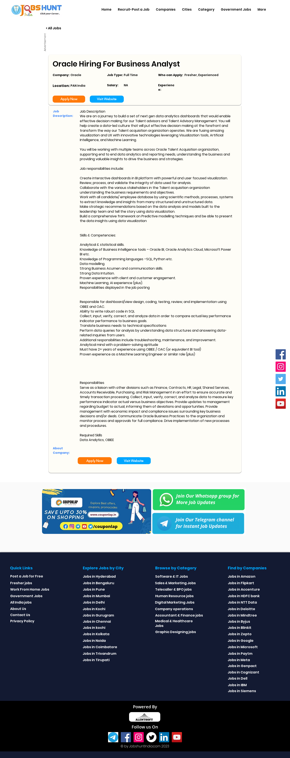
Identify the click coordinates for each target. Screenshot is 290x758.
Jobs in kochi (94, 627)
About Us (18, 608)
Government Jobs (26, 596)
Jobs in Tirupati (96, 660)
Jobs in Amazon (241, 576)
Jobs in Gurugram (98, 615)
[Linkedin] (281, 391)
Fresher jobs (21, 583)
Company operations (174, 609)
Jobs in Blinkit (239, 627)
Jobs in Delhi (94, 602)
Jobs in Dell (237, 678)
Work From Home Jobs (29, 589)
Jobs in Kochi (94, 609)
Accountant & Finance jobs (179, 615)
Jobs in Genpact (242, 665)
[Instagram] (281, 367)
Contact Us (20, 614)
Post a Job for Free (26, 576)
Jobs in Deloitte (241, 609)
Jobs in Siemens (242, 691)
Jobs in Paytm (240, 653)
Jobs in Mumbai (96, 596)
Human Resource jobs (174, 596)
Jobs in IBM (237, 685)
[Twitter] (281, 379)
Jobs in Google (240, 640)
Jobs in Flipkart (241, 583)
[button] (166, 9)
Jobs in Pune (94, 589)
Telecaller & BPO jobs (173, 589)
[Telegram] (113, 737)
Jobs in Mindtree (242, 615)
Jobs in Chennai (97, 621)
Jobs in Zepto (240, 634)
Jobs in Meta (239, 660)
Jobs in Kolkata (96, 634)
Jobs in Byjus (239, 621)
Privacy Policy (22, 621)
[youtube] (281, 404)
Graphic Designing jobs (175, 631)
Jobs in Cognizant (243, 672)
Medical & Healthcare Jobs (174, 623)
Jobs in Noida (94, 640)
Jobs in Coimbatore (100, 647)
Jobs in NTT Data (242, 602)
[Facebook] (281, 354)
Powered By (145, 707)
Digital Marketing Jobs (174, 602)
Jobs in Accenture (244, 589)
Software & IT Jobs (171, 576)
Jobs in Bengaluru (98, 583)
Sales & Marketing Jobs (175, 583)
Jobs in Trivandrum (99, 653)
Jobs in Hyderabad (99, 576)
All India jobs (21, 602)
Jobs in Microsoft (243, 647)
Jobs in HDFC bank (244, 596)
